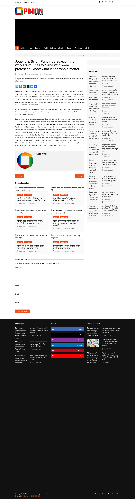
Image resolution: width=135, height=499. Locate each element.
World (46, 48)
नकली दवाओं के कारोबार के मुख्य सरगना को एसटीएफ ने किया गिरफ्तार (109, 106)
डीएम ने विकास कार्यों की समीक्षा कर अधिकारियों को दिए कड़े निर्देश (110, 119)
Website (17, 302)
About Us (18, 2)
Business (53, 48)
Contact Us (25, 2)
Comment (18, 267)
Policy (104, 494)
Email (17, 294)
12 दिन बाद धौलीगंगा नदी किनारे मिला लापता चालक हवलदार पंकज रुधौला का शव (109, 78)
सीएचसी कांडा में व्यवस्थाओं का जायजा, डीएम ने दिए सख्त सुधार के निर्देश (109, 133)
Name (17, 285)
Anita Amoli (20, 74)
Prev (20, 176)
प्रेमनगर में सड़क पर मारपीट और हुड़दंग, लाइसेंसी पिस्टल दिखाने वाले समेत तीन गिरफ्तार (110, 92)
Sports (69, 48)
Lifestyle (60, 48)
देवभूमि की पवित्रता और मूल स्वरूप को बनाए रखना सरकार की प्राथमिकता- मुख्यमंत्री (66, 223)
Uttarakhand (49, 74)
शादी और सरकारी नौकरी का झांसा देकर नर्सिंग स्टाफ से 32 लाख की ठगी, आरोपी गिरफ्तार (110, 208)
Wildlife (87, 48)
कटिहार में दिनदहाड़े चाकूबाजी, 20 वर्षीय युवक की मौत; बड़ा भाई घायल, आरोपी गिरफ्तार (110, 162)
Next (78, 176)
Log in (32, 2)
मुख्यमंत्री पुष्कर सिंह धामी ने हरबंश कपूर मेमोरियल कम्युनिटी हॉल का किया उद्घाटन (111, 330)
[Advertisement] (67, 32)
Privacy (97, 494)
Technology (78, 48)
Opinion (22, 48)
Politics (30, 48)
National (37, 48)
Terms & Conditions (114, 494)
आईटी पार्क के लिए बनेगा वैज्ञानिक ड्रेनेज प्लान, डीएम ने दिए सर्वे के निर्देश (110, 194)
